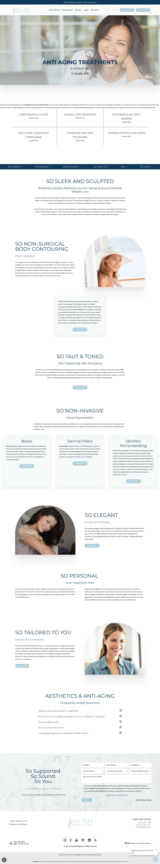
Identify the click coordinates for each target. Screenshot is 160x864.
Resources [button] (95, 10)
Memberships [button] (67, 10)
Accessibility (76, 855)
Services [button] (78, 10)
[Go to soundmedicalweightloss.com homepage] (21, 10)
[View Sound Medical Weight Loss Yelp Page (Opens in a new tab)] (95, 840)
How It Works (54, 10)
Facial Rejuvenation (41, 167)
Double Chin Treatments (71, 167)
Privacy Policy (110, 795)
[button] (58, 710)
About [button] (86, 10)
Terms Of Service (121, 795)
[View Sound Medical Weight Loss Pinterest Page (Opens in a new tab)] (83, 840)
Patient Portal (143, 10)
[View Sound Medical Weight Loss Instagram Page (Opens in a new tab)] (65, 840)
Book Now (22, 666)
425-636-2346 (143, 800)
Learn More (80, 387)
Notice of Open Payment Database (91, 855)
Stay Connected (145, 167)
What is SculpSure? (14, 167)
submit (87, 800)
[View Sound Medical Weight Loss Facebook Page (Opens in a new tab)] (70, 840)
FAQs (123, 167)
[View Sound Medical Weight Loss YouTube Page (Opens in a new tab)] (76, 840)
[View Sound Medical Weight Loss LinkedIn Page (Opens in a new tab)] (89, 840)
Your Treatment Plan (100, 167)
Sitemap (61, 855)
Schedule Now (127, 10)
